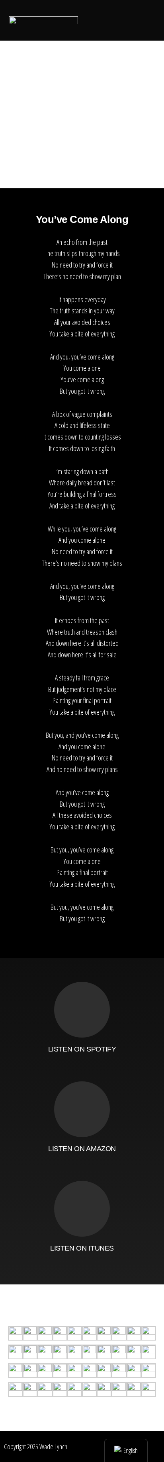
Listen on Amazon (82, 1149)
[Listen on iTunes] (82, 1209)
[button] (97, 20)
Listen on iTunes (82, 1248)
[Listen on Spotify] (82, 1010)
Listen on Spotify (82, 1049)
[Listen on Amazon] (82, 1109)
